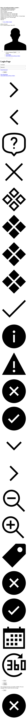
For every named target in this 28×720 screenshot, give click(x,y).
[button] (15, 51)
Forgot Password (4, 69)
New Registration (4, 74)
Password (2, 67)
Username (3, 64)
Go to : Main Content (7, 21)
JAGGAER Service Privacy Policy (8, 75)
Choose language (9, 52)
